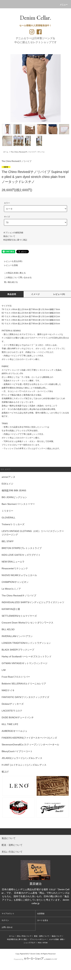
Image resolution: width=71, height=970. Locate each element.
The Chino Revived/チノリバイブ (23, 152)
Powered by (18, 959)
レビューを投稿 (11, 265)
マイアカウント (8, 913)
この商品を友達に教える (15, 273)
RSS (39, 943)
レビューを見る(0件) (13, 261)
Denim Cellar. (35, 17)
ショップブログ (29, 943)
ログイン (5, 920)
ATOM (45, 943)
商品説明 (11, 294)
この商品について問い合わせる (18, 277)
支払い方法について (24, 936)
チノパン (41, 152)
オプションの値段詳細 (13, 232)
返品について (9, 236)
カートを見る (42, 920)
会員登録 (40, 913)
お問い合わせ (7, 927)
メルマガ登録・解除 (56, 939)
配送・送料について (41, 936)
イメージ (35, 294)
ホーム (5, 152)
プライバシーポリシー (38, 939)
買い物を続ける (11, 282)
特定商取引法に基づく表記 (15, 240)
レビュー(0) (59, 294)
